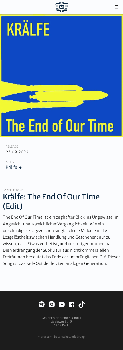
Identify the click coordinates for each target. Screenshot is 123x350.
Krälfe (11, 167)
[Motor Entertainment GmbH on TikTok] (81, 305)
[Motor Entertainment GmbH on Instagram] (51, 305)
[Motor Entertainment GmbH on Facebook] (71, 305)
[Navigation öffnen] (116, 7)
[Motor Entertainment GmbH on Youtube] (61, 305)
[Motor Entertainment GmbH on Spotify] (41, 305)
